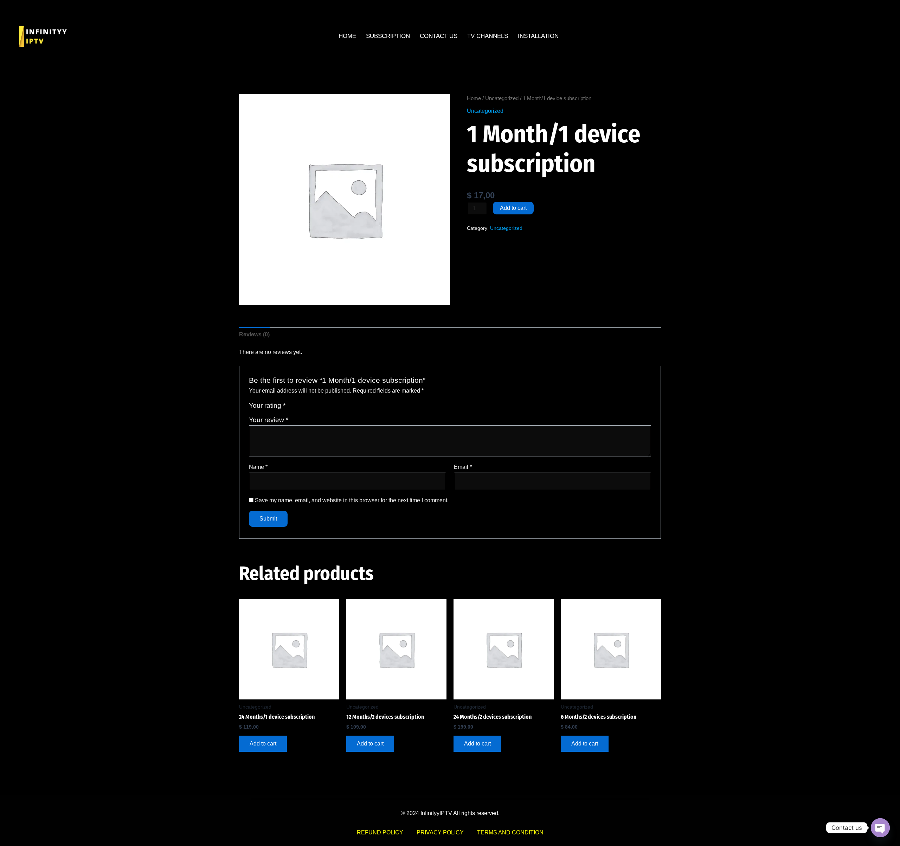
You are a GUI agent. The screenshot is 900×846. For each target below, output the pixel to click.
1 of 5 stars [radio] (292, 407)
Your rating (267, 405)
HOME (347, 36)
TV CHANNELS (487, 36)
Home (474, 98)
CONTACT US (438, 36)
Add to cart (513, 208)
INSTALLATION (538, 36)
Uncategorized (502, 98)
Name (258, 467)
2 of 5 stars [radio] (300, 407)
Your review (268, 420)
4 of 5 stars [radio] (316, 407)
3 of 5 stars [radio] (308, 407)
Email (463, 467)
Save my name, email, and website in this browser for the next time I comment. (352, 500)
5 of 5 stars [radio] (324, 407)
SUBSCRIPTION (388, 36)
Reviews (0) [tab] (254, 334)
